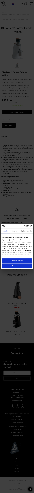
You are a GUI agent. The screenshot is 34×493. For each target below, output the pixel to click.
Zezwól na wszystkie (17, 260)
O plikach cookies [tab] (26, 231)
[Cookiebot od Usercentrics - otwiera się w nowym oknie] (24, 226)
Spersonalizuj (16, 266)
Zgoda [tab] (5, 231)
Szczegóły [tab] (15, 231)
